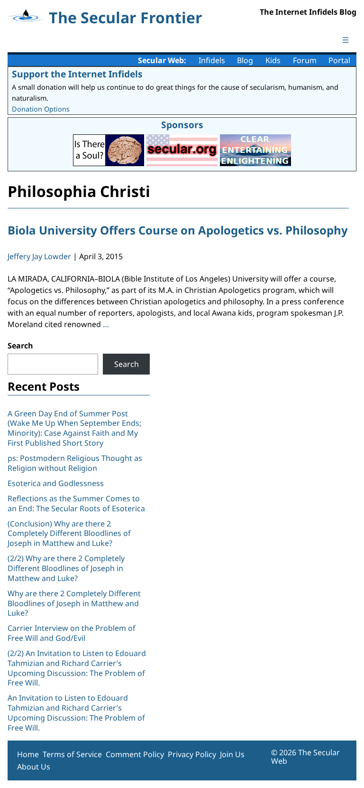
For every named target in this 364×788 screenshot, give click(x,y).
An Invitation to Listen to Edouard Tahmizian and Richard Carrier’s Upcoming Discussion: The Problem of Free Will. (76, 712)
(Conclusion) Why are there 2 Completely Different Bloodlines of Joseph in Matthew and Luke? (69, 533)
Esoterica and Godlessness (56, 483)
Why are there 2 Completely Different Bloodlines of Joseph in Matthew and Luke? (74, 603)
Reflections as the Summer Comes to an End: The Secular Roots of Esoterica (76, 503)
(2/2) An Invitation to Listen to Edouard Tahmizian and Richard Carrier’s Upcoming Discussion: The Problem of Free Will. (77, 668)
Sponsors (182, 124)
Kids (273, 60)
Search (20, 345)
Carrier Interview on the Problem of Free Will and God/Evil (72, 633)
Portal (339, 60)
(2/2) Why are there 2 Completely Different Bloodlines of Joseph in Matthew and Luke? (66, 568)
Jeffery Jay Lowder (39, 256)
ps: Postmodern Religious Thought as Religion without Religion (75, 463)
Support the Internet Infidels (77, 73)
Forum (305, 60)
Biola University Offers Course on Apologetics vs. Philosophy (178, 230)
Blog (245, 60)
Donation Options (41, 108)
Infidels (212, 60)
